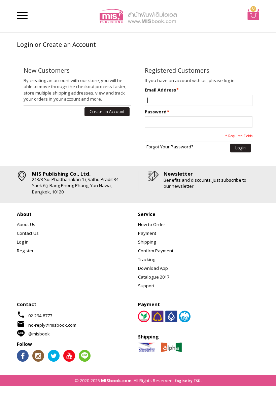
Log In (23, 242)
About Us (26, 224)
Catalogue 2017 (153, 277)
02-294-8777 (40, 316)
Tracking (146, 259)
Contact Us (28, 233)
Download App (153, 268)
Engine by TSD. (188, 380)
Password (156, 112)
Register (25, 251)
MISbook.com (116, 380)
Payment (147, 233)
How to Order (151, 224)
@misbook (39, 334)
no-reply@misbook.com (52, 325)
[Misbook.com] (138, 15)
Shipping (147, 242)
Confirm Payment (155, 251)
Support (146, 286)
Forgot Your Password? (169, 147)
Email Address (160, 90)
